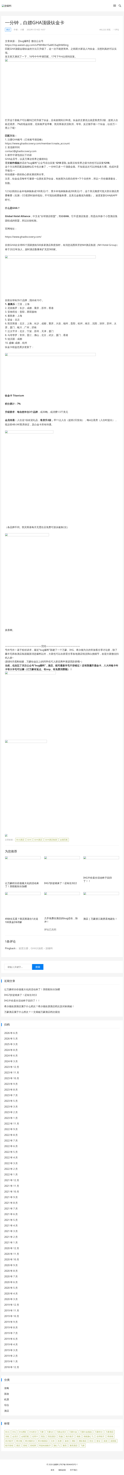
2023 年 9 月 (11, 1084)
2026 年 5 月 (11, 1038)
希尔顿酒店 (43, 1441)
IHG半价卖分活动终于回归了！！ (97, 879)
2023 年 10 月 (11, 1078)
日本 (53, 1441)
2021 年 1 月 (11, 1242)
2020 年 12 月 (11, 1248)
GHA (29, 839)
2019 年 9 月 (11, 1322)
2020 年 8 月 (11, 1270)
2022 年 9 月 (11, 1129)
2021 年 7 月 (11, 1208)
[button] (114, 6)
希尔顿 (19, 1441)
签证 (98, 1441)
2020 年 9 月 (11, 1265)
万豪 (42, 1431)
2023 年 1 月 (11, 1118)
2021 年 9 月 (11, 1197)
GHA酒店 (38, 839)
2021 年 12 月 (11, 1180)
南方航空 (70, 1436)
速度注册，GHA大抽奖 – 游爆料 (36, 948)
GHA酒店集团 (51, 839)
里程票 (33, 1445)
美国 (105, 1441)
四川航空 (9, 1441)
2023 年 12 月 (11, 1067)
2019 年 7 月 (11, 1333)
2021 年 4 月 (11, 1225)
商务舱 (110, 1436)
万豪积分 (99, 1431)
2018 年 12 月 (11, 1367)
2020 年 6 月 (11, 1282)
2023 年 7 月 (11, 1095)
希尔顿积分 (30, 1441)
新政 (6, 1393)
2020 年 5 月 (11, 1287)
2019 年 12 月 (11, 1304)
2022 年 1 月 (11, 1174)
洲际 (74, 1441)
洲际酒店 (82, 1441)
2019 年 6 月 (11, 1338)
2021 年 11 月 (11, 1185)
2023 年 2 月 (11, 1112)
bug (7, 1431)
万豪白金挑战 (86, 1431)
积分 (91, 1441)
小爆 (22, 29)
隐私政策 (62, 1470)
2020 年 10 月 (11, 1259)
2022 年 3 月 (11, 1163)
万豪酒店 (110, 1431)
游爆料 (56, 1464)
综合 (6, 1405)
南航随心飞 (88, 1436)
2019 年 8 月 (11, 1327)
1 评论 (116, 29)
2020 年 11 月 (11, 1253)
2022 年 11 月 (11, 1123)
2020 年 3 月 (11, 1299)
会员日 (15, 1436)
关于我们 (73, 1470)
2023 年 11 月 (11, 1072)
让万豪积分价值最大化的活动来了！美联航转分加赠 (22, 884)
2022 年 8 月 (11, 1135)
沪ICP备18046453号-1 (68, 1464)
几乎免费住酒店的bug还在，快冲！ (61, 920)
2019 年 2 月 (11, 1355)
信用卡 (35, 1436)
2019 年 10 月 (11, 1316)
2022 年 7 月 (11, 1140)
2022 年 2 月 (11, 1169)
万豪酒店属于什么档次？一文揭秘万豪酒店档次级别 (32, 1012)
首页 (52, 1470)
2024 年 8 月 (11, 1050)
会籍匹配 (64, 839)
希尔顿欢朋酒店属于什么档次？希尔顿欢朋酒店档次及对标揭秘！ (39, 1006)
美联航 (113, 1441)
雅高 (65, 1445)
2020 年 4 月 (11, 1293)
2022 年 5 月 (11, 1152)
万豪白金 (73, 1431)
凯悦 (43, 1436)
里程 (25, 1445)
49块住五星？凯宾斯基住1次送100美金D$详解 (21, 920)
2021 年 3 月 (11, 1231)
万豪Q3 (50, 1431)
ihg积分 (33, 1431)
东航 (7, 1436)
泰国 (67, 1441)
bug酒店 (20, 839)
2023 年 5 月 (11, 1101)
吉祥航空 (100, 1436)
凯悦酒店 (52, 1436)
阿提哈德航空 (45, 1445)
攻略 (6, 1388)
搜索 (37, 967)
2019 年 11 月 (11, 1310)
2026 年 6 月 (11, 1033)
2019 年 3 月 (11, 1350)
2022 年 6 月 (11, 1146)
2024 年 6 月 (11, 1055)
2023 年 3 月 (11, 1106)
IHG (14, 1431)
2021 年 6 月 (11, 1214)
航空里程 (9, 1445)
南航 (79, 1436)
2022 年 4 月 (11, 1157)
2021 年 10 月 (11, 1191)
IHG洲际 (22, 1431)
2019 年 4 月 (11, 1344)
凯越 (61, 1436)
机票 (6, 1399)
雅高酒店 (74, 1445)
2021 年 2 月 (11, 1237)
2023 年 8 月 (11, 1089)
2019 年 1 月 (11, 1361)
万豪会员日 (61, 1431)
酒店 (8, 29)
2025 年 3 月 (11, 1044)
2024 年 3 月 (11, 1061)
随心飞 (57, 1445)
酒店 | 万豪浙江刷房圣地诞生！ (100, 918)
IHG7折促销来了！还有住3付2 (60, 883)
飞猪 (83, 1445)
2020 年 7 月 (11, 1276)
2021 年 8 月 (11, 1202)
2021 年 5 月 (11, 1220)
